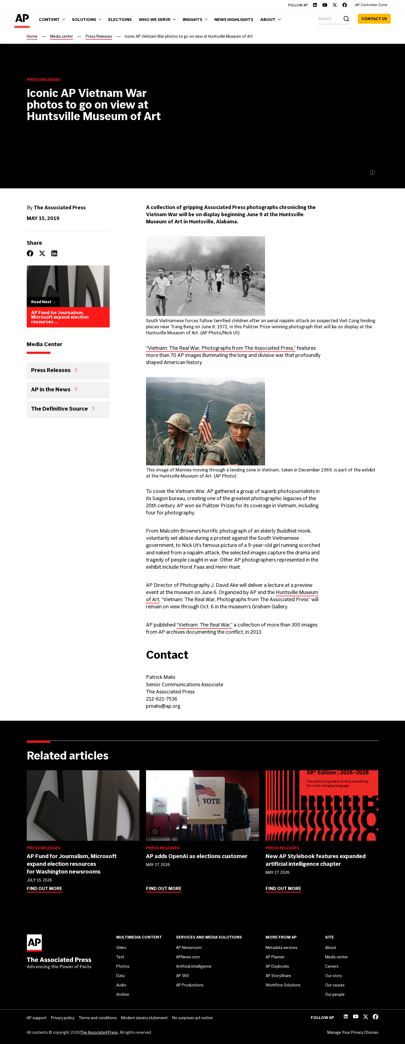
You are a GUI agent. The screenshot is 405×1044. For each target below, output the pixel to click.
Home (32, 36)
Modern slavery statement (144, 1018)
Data (120, 975)
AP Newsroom (189, 947)
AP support (37, 1018)
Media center (61, 36)
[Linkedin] (315, 5)
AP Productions (190, 985)
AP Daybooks (277, 966)
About (330, 947)
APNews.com (188, 957)
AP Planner (275, 957)
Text (120, 957)
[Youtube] (325, 5)
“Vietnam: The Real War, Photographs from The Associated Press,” (221, 348)
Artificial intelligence (193, 966)
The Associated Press (99, 1032)
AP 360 (182, 975)
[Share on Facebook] (30, 253)
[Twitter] (334, 5)
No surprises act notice (192, 1018)
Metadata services (282, 947)
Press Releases (99, 36)
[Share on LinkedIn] (54, 253)
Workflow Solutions (283, 985)
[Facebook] (344, 5)
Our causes (335, 985)
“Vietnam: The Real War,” (205, 624)
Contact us (374, 18)
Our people (335, 994)
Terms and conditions (98, 1018)
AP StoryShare (278, 975)
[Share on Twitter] (42, 253)
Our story (333, 975)
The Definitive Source (59, 408)
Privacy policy (62, 1018)
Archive (122, 994)
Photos (122, 966)
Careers (332, 966)
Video (121, 947)
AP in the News (51, 389)
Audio (121, 985)
